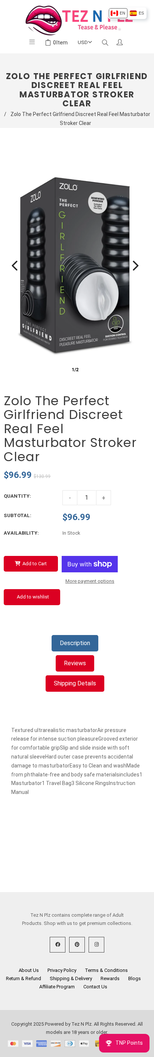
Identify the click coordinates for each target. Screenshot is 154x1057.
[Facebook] (57, 945)
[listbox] (127, 13)
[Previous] (14, 265)
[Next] (136, 265)
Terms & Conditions (106, 970)
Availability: (21, 533)
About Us (29, 970)
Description (75, 643)
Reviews (75, 663)
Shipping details (75, 683)
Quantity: (17, 496)
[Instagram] (96, 945)
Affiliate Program (57, 986)
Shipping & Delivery (71, 978)
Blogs (134, 978)
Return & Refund (23, 978)
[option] (118, 13)
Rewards (110, 978)
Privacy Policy (61, 970)
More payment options (89, 581)
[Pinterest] (77, 945)
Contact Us (95, 986)
